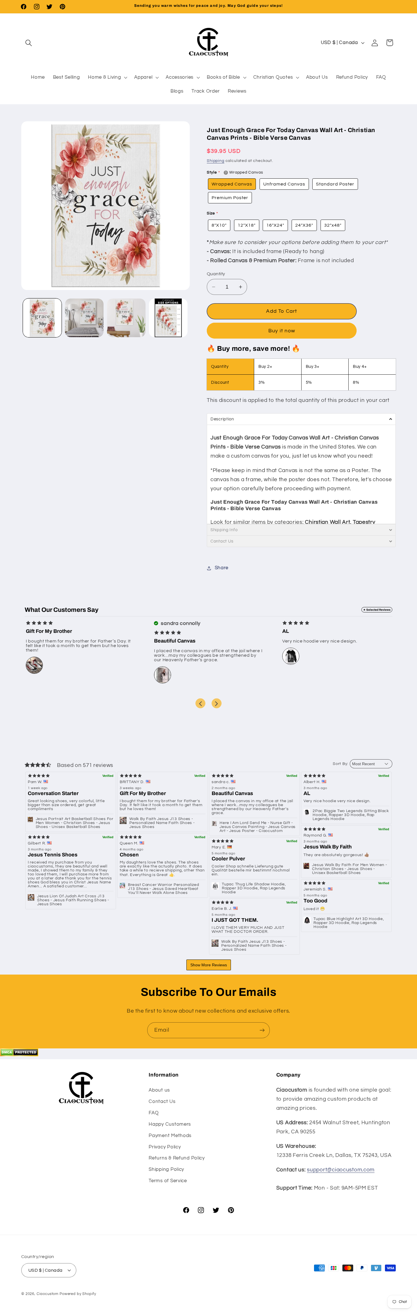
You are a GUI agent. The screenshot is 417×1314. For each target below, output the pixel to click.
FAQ (154, 1112)
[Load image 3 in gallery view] (126, 318)
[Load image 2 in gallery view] (84, 318)
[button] (28, 42)
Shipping (215, 160)
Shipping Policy (166, 1169)
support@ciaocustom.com (340, 1170)
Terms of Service (168, 1180)
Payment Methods (170, 1135)
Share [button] (221, 567)
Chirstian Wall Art (327, 522)
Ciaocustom (47, 1294)
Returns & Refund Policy (177, 1158)
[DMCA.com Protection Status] (19, 1055)
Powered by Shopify (78, 1294)
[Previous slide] (200, 703)
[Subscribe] (261, 1030)
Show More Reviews (208, 965)
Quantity (216, 274)
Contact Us (162, 1101)
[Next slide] (217, 703)
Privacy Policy (165, 1147)
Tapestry (364, 522)
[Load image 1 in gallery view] (42, 318)
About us (159, 1090)
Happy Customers (170, 1124)
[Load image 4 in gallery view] (168, 318)
